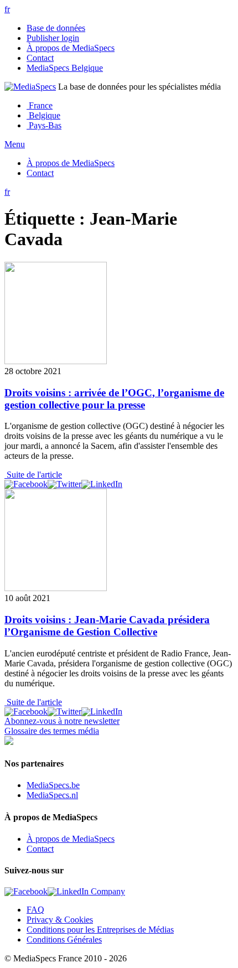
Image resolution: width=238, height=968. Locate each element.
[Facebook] (26, 484)
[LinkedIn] (101, 484)
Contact (40, 58)
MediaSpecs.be (53, 785)
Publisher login (53, 38)
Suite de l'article (33, 474)
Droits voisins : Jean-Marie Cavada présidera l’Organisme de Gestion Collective (107, 626)
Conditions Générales (64, 939)
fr (7, 9)
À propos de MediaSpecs (71, 48)
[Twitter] (64, 484)
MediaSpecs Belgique (65, 68)
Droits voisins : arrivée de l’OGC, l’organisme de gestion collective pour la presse (114, 399)
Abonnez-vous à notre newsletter (62, 721)
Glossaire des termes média (51, 731)
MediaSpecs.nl (52, 795)
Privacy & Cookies (60, 919)
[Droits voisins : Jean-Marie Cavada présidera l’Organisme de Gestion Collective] (55, 588)
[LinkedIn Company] (86, 891)
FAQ (35, 909)
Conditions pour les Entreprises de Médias (100, 929)
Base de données (56, 28)
